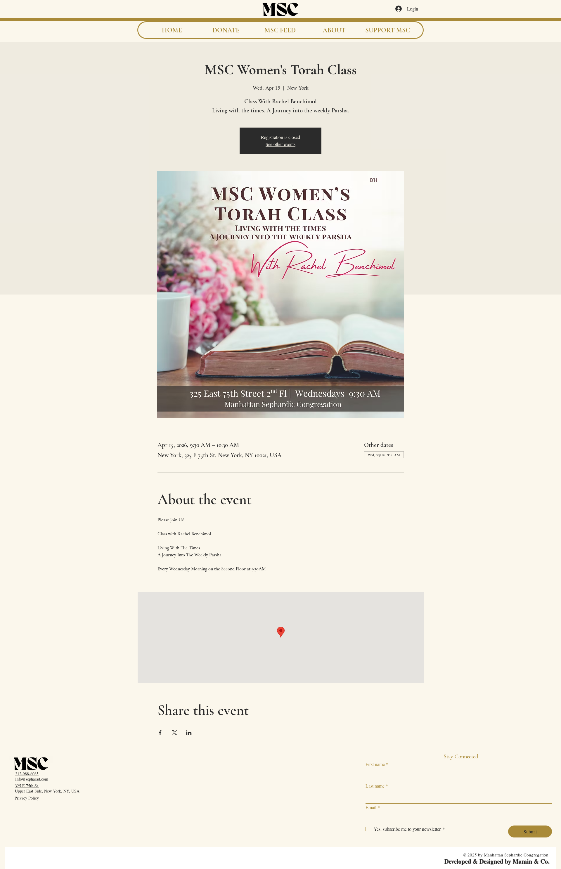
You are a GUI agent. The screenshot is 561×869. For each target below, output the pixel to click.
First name (377, 764)
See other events (280, 144)
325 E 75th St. (27, 785)
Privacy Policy (27, 798)
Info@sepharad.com (31, 779)
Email (373, 807)
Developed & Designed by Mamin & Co (496, 861)
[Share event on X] (174, 732)
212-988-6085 (27, 773)
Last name (377, 786)
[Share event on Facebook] (160, 732)
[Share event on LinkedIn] (189, 732)
